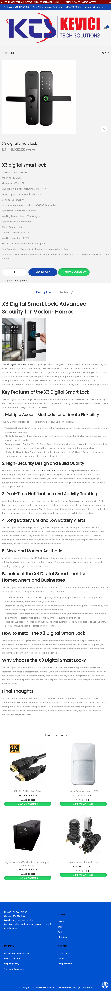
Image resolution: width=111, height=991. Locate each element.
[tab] (43, 292)
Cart (60, 932)
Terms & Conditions (14, 969)
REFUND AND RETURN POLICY (18, 953)
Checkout (63, 937)
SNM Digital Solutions (81, 987)
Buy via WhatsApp (29, 803)
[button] (74, 272)
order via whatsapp (75, 272)
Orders (61, 958)
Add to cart (43, 272)
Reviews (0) (67, 292)
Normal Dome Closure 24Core (83, 862)
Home (61, 921)
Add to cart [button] (29, 799)
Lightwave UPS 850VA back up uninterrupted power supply (27, 864)
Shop (60, 926)
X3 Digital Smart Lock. (45, 470)
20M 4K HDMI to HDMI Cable (27, 791)
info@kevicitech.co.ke (96, 7)
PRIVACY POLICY (12, 958)
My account (64, 953)
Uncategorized (20, 280)
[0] (105, 28)
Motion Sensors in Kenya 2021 (83, 791)
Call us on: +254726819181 (16, 7)
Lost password (65, 963)
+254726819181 (19, 916)
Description (43, 292)
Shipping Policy (11, 963)
